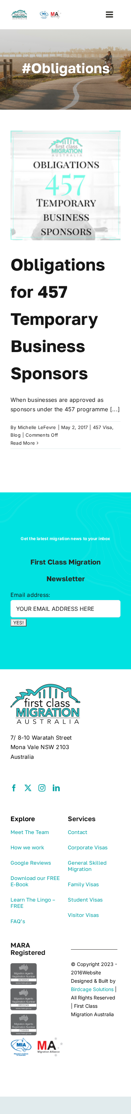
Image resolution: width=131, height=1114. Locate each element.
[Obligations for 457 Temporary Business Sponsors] (65, 185)
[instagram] (41, 788)
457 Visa (102, 427)
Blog (15, 435)
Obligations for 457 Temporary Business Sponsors (57, 318)
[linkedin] (56, 788)
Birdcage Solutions (92, 989)
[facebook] (13, 788)
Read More (22, 443)
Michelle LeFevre (37, 427)
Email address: (30, 594)
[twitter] (27, 788)
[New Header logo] (37, 12)
